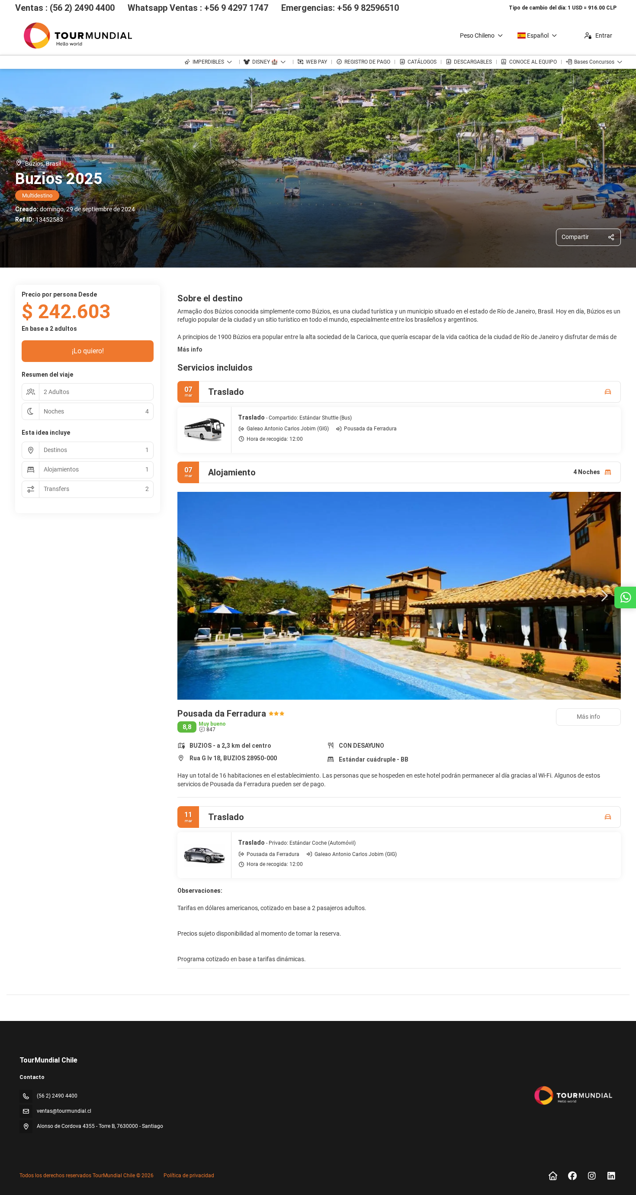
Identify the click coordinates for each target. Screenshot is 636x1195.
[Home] (552, 1176)
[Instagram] (591, 1176)
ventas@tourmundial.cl (64, 1111)
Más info (189, 349)
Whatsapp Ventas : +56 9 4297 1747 (198, 8)
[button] (194, 595)
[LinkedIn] (611, 1176)
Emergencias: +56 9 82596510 (340, 8)
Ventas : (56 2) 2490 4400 (65, 8)
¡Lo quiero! (88, 351)
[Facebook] (572, 1176)
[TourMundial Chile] (573, 1095)
